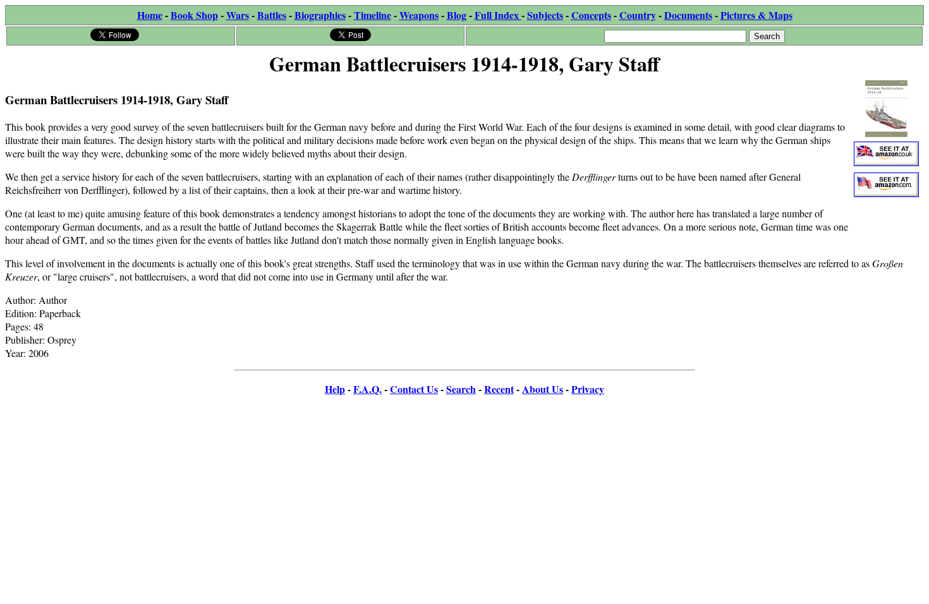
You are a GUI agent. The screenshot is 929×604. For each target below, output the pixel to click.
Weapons (419, 15)
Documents (688, 15)
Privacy (587, 389)
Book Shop (194, 15)
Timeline (372, 15)
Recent (499, 389)
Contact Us (414, 389)
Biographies (320, 15)
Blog (456, 15)
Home (149, 15)
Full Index (498, 15)
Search (461, 389)
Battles (271, 15)
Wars (237, 15)
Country (637, 15)
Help (335, 389)
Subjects (545, 15)
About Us (542, 389)
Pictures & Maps (756, 15)
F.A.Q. (367, 389)
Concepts (591, 15)
